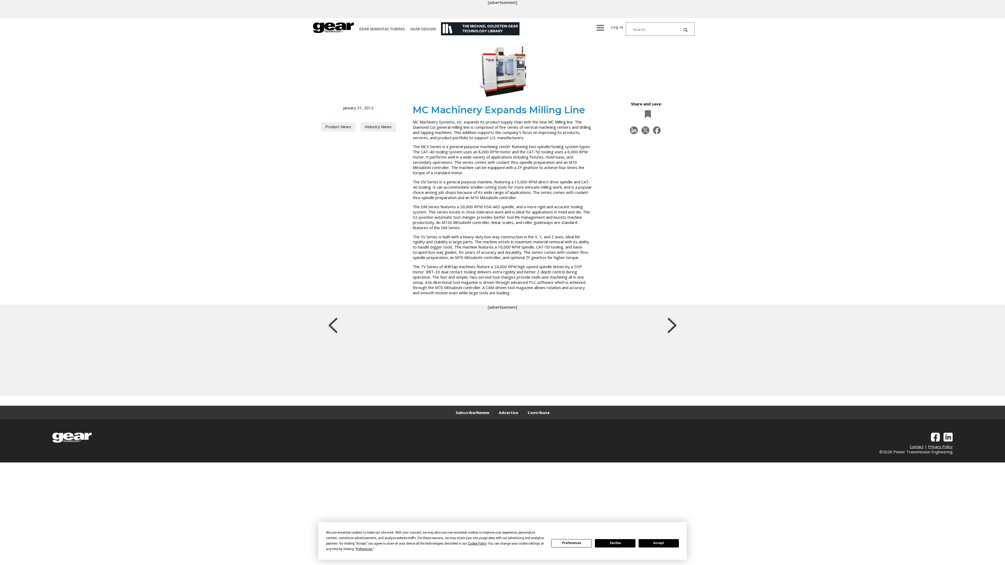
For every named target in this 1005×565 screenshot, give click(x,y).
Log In (617, 27)
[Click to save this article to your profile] (646, 114)
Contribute (539, 412)
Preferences (571, 543)
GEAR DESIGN (423, 28)
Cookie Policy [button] (477, 543)
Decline (615, 543)
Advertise (508, 412)
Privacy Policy (940, 446)
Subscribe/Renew (472, 412)
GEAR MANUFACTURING (382, 28)
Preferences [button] (364, 549)
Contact (917, 446)
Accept (658, 543)
